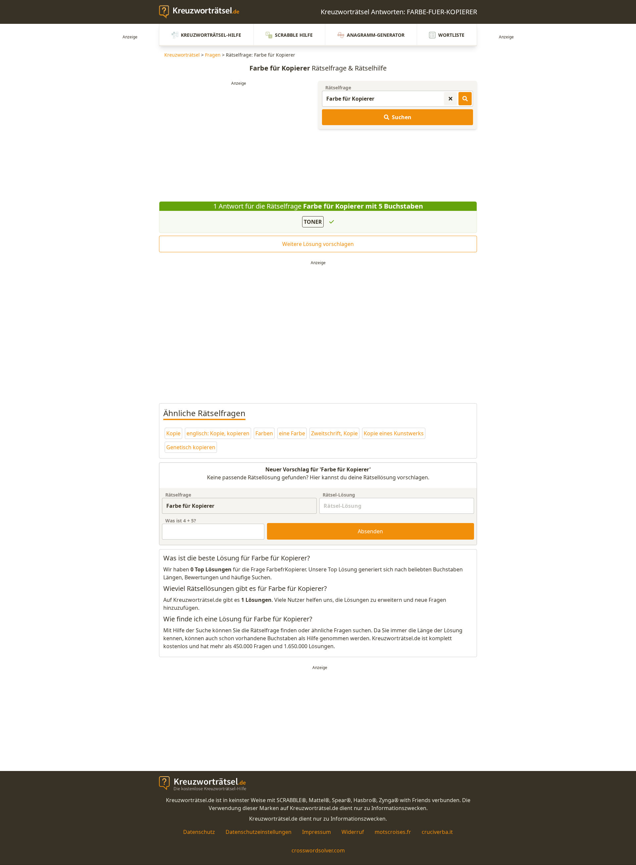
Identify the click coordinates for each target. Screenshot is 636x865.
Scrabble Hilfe (294, 35)
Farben (264, 433)
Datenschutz (199, 832)
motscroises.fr (393, 832)
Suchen (401, 117)
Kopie (173, 433)
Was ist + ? (180, 520)
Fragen (213, 55)
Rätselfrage (338, 87)
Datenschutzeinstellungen (259, 832)
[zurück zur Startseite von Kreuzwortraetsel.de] (202, 12)
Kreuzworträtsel (182, 55)
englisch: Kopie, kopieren (217, 433)
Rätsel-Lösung (339, 495)
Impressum (316, 832)
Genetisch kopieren (190, 447)
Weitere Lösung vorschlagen (318, 244)
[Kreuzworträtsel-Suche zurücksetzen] (450, 98)
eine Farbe (292, 433)
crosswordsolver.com (318, 850)
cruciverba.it (437, 832)
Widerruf (353, 832)
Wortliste (451, 35)
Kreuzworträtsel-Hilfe (211, 35)
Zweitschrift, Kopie (334, 433)
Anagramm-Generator (375, 35)
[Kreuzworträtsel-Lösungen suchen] (465, 98)
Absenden (370, 531)
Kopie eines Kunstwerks (394, 433)
